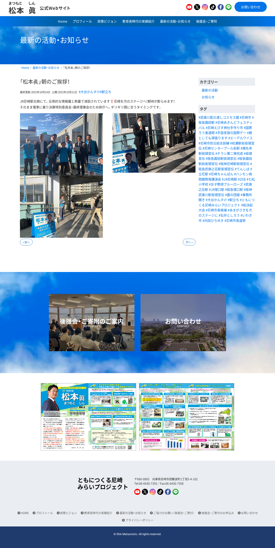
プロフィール (82, 21)
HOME (25, 513)
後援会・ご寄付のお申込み (218, 513)
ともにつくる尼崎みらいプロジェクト (103, 483)
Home (62, 21)
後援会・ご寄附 (206, 21)
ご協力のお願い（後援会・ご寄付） (173, 513)
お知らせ (208, 96)
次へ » (189, 242)
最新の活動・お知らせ (175, 21)
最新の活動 (210, 90)
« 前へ (26, 242)
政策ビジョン (107, 21)
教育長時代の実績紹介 (138, 21)
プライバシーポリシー (139, 520)
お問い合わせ (250, 6)
